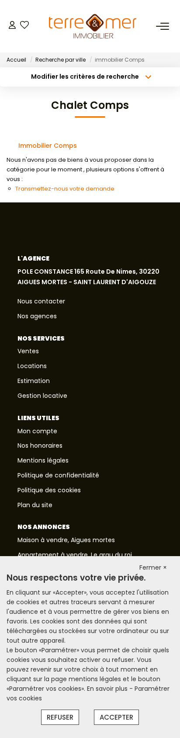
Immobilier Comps (47, 145)
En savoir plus (108, 688)
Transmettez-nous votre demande (64, 188)
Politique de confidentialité (58, 475)
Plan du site (34, 505)
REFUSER (60, 717)
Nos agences (37, 316)
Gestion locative (42, 395)
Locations (32, 366)
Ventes (28, 351)
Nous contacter (41, 301)
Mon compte (37, 431)
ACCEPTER (116, 717)
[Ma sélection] (24, 26)
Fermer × (153, 567)
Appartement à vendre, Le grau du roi (74, 554)
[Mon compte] (12, 26)
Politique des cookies (49, 490)
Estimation (33, 380)
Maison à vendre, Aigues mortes (66, 540)
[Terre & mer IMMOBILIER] (92, 26)
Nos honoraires (39, 445)
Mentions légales (43, 460)
